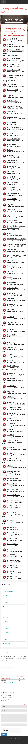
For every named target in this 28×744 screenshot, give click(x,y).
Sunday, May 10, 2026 (14, 189)
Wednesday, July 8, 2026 (15, 96)
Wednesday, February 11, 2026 (13, 337)
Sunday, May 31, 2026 (14, 156)
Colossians (7, 636)
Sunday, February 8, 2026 (15, 343)
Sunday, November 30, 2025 (16, 448)
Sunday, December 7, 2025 (16, 436)
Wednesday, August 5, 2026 (16, 45)
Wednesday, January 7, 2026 (16, 392)
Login (27, 739)
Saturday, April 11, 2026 (16, 240)
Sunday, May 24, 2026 (14, 167)
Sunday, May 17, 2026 (14, 178)
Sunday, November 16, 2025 (16, 467)
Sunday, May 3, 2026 (13, 200)
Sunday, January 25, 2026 (15, 361)
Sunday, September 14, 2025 (12, 522)
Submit (4, 734)
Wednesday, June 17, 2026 (16, 129)
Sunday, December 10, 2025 (16, 430)
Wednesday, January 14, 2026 (12, 380)
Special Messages (9, 591)
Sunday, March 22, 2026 (15, 278)
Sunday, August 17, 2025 (15, 545)
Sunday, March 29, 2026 (15, 267)
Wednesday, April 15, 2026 (13, 228)
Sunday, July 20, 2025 (14, 566)
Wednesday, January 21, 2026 (12, 367)
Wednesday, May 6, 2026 (15, 194)
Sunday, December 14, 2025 (16, 425)
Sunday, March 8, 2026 (14, 294)
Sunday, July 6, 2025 (14, 577)
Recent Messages (15, 16)
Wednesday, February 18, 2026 (13, 324)
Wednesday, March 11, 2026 (16, 289)
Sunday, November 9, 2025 (12, 473)
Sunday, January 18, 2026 (15, 374)
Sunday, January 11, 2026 (15, 387)
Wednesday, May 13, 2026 (15, 183)
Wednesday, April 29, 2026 (15, 205)
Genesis (6, 595)
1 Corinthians (8, 617)
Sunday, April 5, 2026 (16, 256)
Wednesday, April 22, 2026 (15, 216)
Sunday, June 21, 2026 (14, 123)
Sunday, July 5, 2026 (14, 102)
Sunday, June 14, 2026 (14, 134)
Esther (6, 602)
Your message (5, 715)
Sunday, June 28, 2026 (14, 112)
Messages (8, 16)
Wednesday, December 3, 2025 (13, 442)
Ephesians (7, 628)
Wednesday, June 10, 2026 (16, 140)
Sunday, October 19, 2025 (15, 490)
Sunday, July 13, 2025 (14, 572)
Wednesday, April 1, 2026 (15, 261)
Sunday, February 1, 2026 (15, 356)
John (6, 610)
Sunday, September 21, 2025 (12, 515)
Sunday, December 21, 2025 (16, 414)
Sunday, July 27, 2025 (14, 561)
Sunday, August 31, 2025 (15, 534)
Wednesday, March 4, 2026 (16, 299)
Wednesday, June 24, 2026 (16, 118)
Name (3, 706)
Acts (6, 639)
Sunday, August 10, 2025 (15, 550)
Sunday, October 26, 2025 (15, 485)
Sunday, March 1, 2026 (14, 305)
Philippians (7, 632)
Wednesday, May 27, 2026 (15, 161)
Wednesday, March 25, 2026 (16, 272)
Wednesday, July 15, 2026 (15, 85)
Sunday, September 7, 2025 (16, 528)
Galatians (7, 625)
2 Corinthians (8, 621)
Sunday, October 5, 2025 (15, 501)
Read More (3, 662)
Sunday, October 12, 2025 (15, 496)
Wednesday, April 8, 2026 (15, 250)
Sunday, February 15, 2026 (16, 330)
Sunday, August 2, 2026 (13, 52)
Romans (6, 613)
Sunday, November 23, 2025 (16, 454)
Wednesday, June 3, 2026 (15, 151)
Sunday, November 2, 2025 (16, 479)
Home (2, 16)
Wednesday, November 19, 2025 (13, 460)
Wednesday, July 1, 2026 (15, 107)
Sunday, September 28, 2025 (12, 507)
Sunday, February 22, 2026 (16, 318)
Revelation (7, 643)
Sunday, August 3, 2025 (15, 555)
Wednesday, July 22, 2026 (15, 71)
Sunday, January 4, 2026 (15, 397)
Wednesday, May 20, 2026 (15, 172)
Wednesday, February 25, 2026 (13, 311)
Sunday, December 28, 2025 (16, 403)
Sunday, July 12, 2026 (14, 91)
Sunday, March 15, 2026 (15, 283)
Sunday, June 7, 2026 (14, 145)
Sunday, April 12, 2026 (14, 234)
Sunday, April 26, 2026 (14, 210)
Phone (3, 725)
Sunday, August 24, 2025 (15, 539)
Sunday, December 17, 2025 (16, 419)
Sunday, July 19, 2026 (13, 78)
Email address (5, 710)
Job (5, 606)
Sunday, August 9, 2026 (15, 40)
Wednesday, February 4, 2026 (12, 349)
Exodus (6, 599)
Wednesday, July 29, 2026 (15, 60)
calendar (12, 682)
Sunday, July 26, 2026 (14, 65)
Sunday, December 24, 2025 (16, 408)
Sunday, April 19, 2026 (14, 221)
